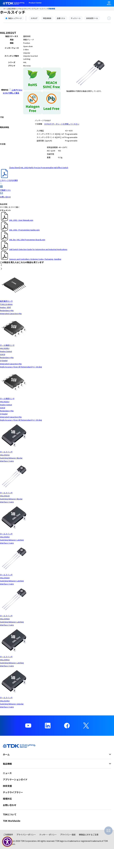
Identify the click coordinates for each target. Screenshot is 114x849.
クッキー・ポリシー (48, 834)
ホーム (5, 8)
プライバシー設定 (68, 834)
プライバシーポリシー (26, 834)
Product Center (35, 3)
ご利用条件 (8, 834)
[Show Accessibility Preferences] (7, 842)
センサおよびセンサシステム (26, 8)
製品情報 (11, 8)
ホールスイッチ (42, 8)
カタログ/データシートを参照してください (61, 124)
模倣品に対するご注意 (88, 834)
